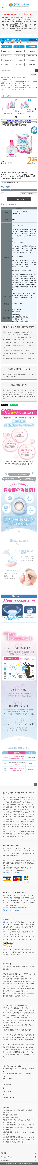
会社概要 (3, 1153)
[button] (2, 109)
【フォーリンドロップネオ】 (9, 79)
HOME (2, 77)
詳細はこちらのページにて (11, 873)
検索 (36, 70)
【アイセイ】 (18, 85)
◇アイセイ (24, 77)
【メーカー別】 (9, 85)
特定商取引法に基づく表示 (9, 1157)
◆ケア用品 (26, 85)
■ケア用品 (8, 77)
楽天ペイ (5, 922)
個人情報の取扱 (5, 1160)
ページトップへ (35, 784)
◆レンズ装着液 (16, 77)
